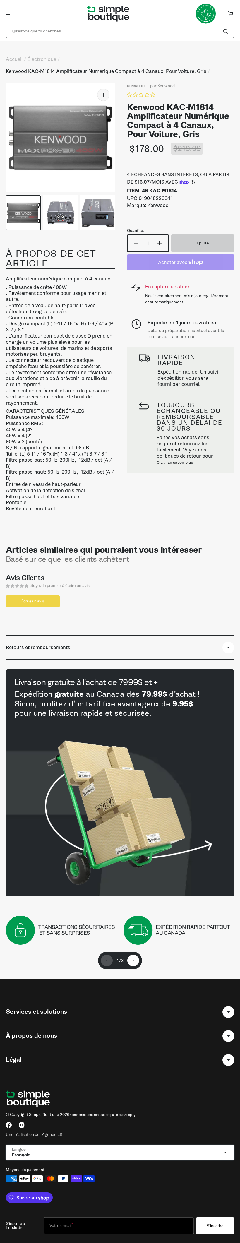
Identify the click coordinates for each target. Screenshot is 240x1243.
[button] (8, 13)
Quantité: (135, 230)
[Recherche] (226, 31)
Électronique (42, 59)
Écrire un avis (32, 601)
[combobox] (120, 31)
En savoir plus (180, 462)
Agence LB (52, 1134)
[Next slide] (133, 960)
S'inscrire (215, 1225)
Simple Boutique (44, 1114)
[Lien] (120, 782)
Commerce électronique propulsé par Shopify (102, 1115)
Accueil (14, 59)
